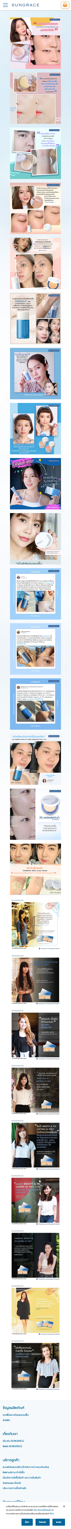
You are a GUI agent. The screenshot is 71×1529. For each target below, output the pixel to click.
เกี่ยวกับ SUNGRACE (13, 1441)
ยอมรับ (58, 1522)
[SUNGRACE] (25, 5)
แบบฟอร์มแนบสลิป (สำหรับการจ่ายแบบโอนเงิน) (26, 1467)
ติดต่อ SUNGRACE (12, 1446)
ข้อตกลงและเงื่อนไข (12, 1483)
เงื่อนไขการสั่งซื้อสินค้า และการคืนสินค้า (22, 1478)
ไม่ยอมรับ (42, 1522)
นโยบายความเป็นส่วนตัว (14, 1488)
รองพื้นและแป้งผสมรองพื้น (16, 1415)
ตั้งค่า (52, 1513)
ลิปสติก (6, 1420)
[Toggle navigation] (5, 5)
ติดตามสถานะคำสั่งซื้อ (14, 1472)
